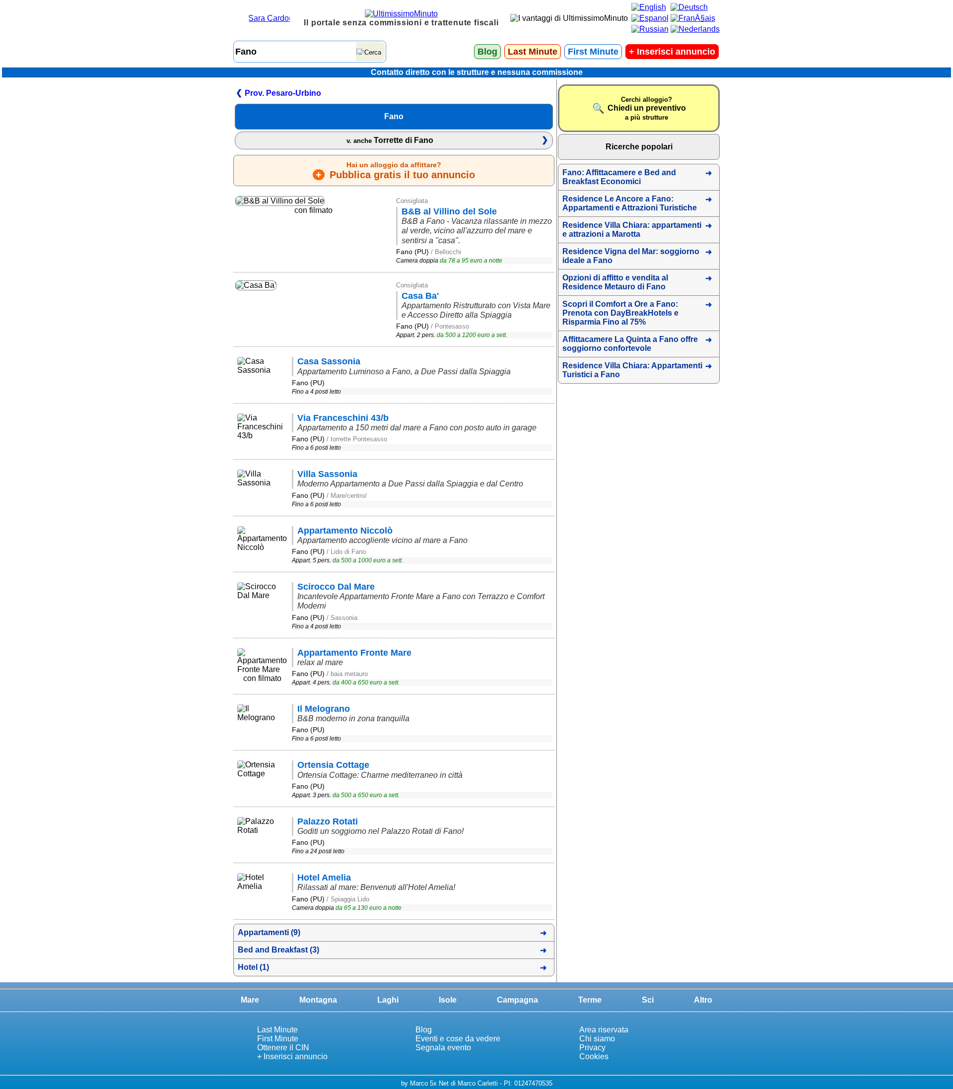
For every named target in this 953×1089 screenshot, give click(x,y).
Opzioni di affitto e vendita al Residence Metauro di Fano (615, 282)
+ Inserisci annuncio (292, 1056)
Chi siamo (597, 1038)
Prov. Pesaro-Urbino (283, 93)
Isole (448, 1000)
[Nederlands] (695, 29)
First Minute (593, 52)
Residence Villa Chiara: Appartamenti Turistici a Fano (632, 370)
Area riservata (603, 1029)
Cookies (594, 1056)
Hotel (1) (253, 967)
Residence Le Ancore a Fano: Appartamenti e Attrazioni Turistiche (629, 203)
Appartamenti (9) (269, 932)
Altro (703, 1000)
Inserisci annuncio (672, 52)
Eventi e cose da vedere (457, 1038)
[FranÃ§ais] (693, 18)
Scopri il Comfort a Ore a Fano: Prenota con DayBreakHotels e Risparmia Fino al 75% (620, 313)
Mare (250, 1000)
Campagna (517, 1000)
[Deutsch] (689, 7)
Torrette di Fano (389, 140)
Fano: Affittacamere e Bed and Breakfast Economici (619, 177)
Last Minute (532, 52)
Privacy (592, 1047)
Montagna (318, 1000)
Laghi (388, 1000)
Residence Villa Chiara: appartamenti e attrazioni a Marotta (631, 229)
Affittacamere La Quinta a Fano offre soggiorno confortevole (630, 343)
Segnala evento (443, 1047)
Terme (590, 1000)
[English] (648, 7)
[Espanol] (650, 18)
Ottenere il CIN (283, 1047)
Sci (648, 1000)
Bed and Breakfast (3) (278, 950)
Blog (487, 52)
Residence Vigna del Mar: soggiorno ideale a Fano (630, 256)
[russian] (650, 29)
